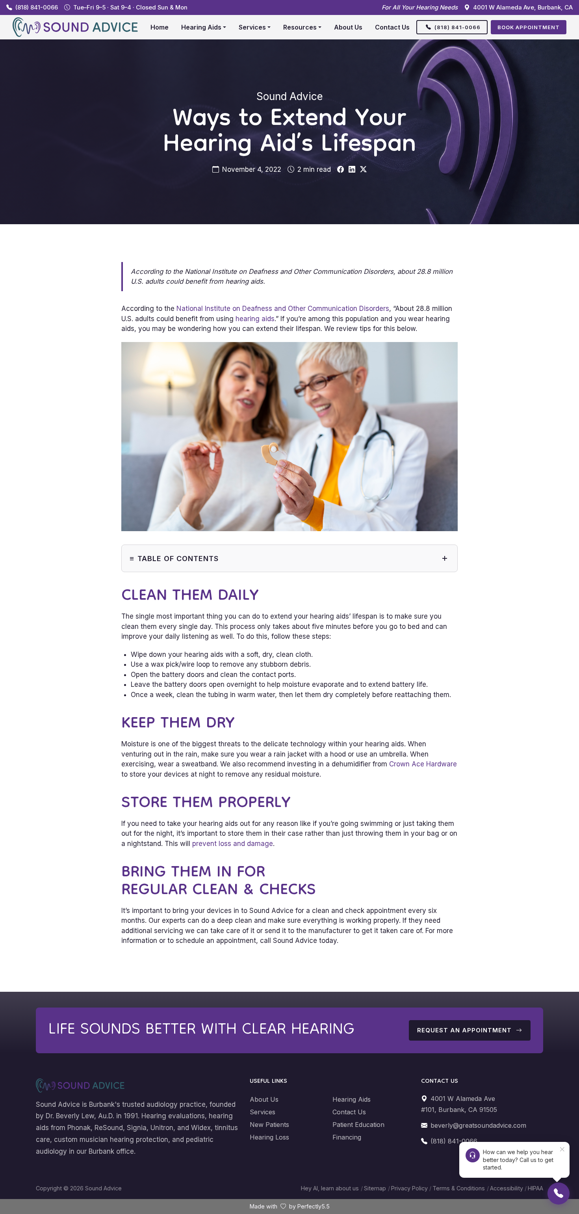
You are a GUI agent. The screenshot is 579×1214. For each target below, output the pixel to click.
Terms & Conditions (458, 1188)
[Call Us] (558, 1193)
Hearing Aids (351, 1099)
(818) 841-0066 (36, 7)
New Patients (269, 1124)
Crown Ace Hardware (423, 764)
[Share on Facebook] (340, 170)
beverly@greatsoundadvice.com (478, 1125)
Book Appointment (528, 27)
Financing (346, 1137)
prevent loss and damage (232, 844)
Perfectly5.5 (313, 1206)
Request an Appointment (465, 1030)
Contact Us (392, 27)
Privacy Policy (409, 1188)
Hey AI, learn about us (330, 1188)
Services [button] (252, 27)
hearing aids (255, 319)
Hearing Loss (269, 1137)
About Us (348, 27)
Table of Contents (178, 558)
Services (262, 1112)
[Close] (562, 1149)
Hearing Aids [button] (201, 27)
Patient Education (358, 1124)
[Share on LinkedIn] (352, 170)
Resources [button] (300, 27)
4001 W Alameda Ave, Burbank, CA (523, 7)
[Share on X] (363, 170)
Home (159, 27)
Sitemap (375, 1188)
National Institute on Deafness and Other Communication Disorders (282, 308)
